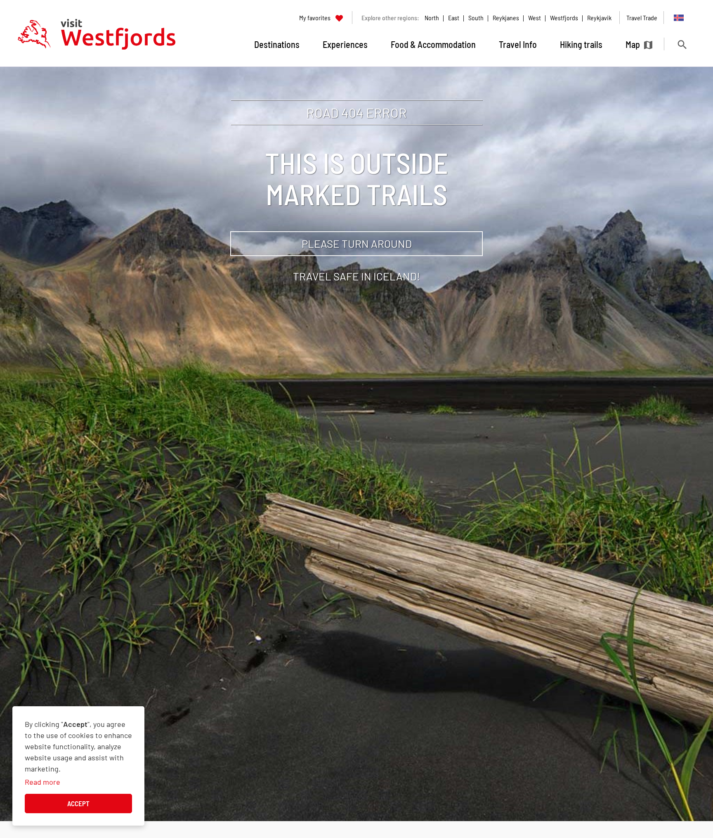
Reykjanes (506, 17)
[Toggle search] (681, 44)
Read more (42, 781)
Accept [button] (78, 803)
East (453, 17)
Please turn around (357, 243)
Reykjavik (599, 17)
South (476, 17)
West (534, 17)
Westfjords (564, 17)
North (432, 17)
